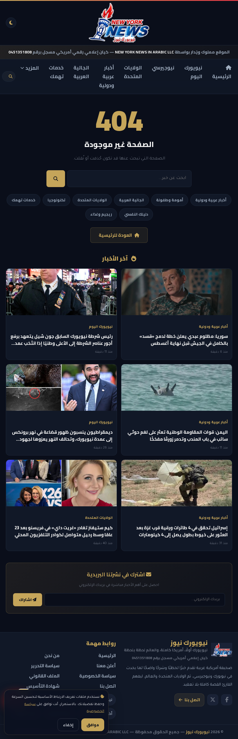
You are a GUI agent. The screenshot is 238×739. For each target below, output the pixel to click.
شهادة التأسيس (42, 686)
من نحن (51, 655)
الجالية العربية (81, 72)
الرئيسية (221, 76)
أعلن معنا (106, 666)
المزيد (32, 68)
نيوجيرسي (163, 67)
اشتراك (26, 599)
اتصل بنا (192, 700)
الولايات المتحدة (133, 72)
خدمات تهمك (56, 72)
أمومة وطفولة (169, 199)
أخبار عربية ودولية (106, 76)
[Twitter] (212, 699)
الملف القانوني (44, 676)
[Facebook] (226, 699)
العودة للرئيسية (115, 235)
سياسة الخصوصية (97, 676)
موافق (92, 724)
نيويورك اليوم (193, 72)
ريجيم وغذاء (101, 214)
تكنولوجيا (56, 199)
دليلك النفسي (136, 214)
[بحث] (10, 76)
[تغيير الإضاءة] (11, 22)
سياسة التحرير (45, 666)
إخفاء (68, 724)
